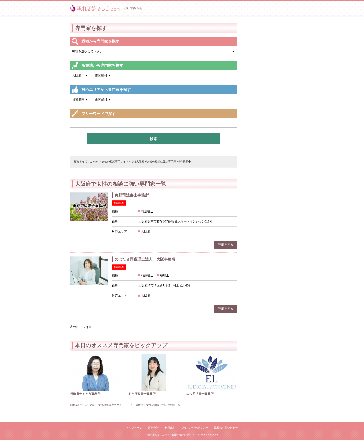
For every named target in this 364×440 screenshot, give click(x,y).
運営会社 (153, 427)
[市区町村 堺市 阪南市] (103, 75)
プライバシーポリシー (194, 427)
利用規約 (170, 427)
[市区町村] (103, 99)
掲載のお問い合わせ (226, 427)
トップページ (134, 427)
